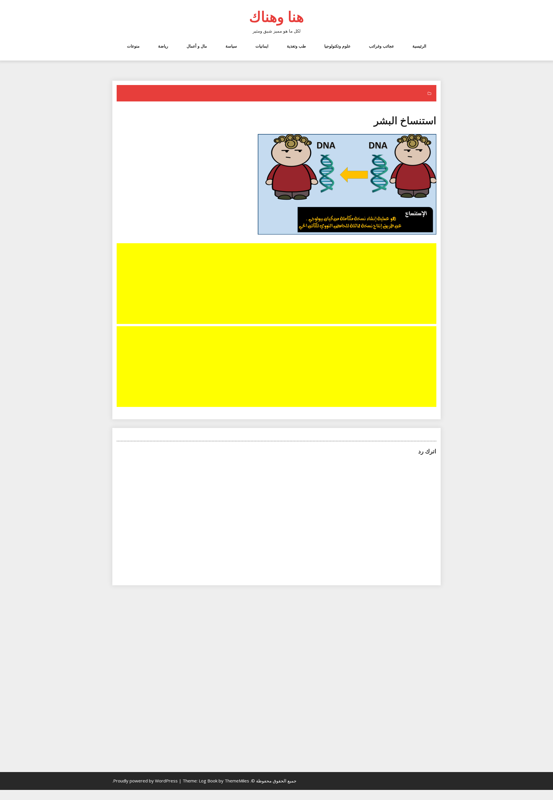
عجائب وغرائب (381, 46)
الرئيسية (419, 46)
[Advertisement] (276, 284)
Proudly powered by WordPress (146, 781)
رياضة (163, 46)
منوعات (133, 46)
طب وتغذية (296, 46)
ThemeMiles (237, 781)
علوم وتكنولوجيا (337, 46)
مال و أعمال (197, 46)
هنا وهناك (276, 16)
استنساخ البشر (405, 120)
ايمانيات (261, 46)
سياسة (231, 46)
